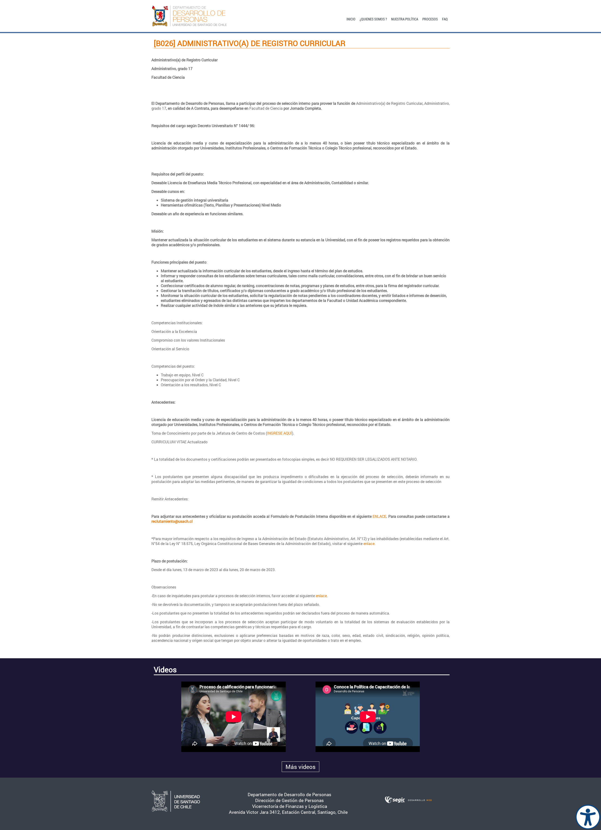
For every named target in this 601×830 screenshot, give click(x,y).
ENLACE (379, 516)
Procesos (430, 18)
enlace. (369, 543)
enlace (321, 595)
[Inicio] (197, 16)
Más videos (300, 767)
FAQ (445, 18)
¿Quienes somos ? (373, 18)
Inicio (351, 18)
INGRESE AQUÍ (279, 433)
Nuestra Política (404, 18)
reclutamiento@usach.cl (172, 521)
